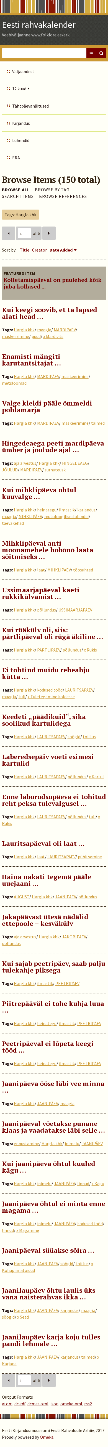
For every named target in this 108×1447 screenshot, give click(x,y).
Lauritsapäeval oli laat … (43, 843)
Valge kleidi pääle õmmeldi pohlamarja (47, 406)
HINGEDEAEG (75, 463)
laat (41, 570)
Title (24, 250)
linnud (83, 1183)
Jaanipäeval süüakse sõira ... (48, 1250)
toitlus (89, 736)
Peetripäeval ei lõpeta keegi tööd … (48, 1047)
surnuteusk (55, 470)
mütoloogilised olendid (66, 516)
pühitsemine (90, 856)
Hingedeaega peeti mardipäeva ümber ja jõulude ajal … (53, 446)
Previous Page (8, 233)
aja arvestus (25, 463)
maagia (44, 329)
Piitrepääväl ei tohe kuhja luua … (53, 1007)
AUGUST (21, 896)
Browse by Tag (52, 189)
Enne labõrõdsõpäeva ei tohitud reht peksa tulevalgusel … (54, 800)
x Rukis (90, 650)
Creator (39, 250)
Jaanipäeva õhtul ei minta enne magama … (53, 1207)
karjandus (86, 510)
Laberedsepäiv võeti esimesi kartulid (48, 760)
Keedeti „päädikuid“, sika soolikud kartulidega (44, 720)
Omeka (46, 1437)
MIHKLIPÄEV (30, 516)
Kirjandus (21, 123)
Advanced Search (91, 53)
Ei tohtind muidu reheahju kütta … (46, 673)
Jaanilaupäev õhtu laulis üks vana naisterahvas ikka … (48, 1293)
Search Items (18, 196)
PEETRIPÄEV (67, 983)
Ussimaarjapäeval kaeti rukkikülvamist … (40, 593)
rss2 (88, 1403)
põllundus (46, 610)
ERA (16, 157)
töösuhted (83, 570)
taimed (98, 423)
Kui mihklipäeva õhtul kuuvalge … (39, 493)
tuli (22, 696)
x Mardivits (53, 336)
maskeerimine (15, 336)
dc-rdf (19, 1403)
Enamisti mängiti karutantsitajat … (31, 359)
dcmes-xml (37, 1403)
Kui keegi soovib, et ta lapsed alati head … (49, 313)
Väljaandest (23, 71)
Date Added (61, 250)
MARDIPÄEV (65, 329)
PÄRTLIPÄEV (48, 650)
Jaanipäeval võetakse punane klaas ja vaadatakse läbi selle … (53, 1127)
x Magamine (27, 1230)
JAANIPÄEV (65, 896)
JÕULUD (10, 470)
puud (36, 336)
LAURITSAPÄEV (79, 690)
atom (7, 1403)
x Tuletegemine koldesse (51, 696)
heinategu (46, 510)
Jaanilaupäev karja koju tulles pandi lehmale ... (51, 1340)
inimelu (72, 1143)
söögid (74, 736)
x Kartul (96, 776)
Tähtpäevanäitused (30, 106)
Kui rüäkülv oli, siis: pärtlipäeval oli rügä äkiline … (52, 633)
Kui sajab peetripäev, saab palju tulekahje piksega (53, 966)
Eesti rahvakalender (39, 24)
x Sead (23, 1317)
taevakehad (13, 523)
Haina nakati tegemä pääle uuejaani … (46, 880)
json (54, 1403)
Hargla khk (24, 329)
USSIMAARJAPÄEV (75, 610)
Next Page (49, 233)
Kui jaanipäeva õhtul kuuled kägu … (48, 1167)
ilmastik (67, 510)
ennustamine (26, 1143)
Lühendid (20, 140)
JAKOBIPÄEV (74, 936)
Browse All (16, 189)
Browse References (63, 196)
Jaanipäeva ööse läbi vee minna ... (53, 1087)
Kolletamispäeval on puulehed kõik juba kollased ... (52, 283)
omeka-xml (71, 1403)
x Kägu (98, 1183)
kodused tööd (50, 690)
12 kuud (19, 88)
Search (101, 53)
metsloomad (14, 383)
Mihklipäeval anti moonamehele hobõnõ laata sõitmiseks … (47, 550)
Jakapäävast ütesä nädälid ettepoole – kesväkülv (45, 920)
